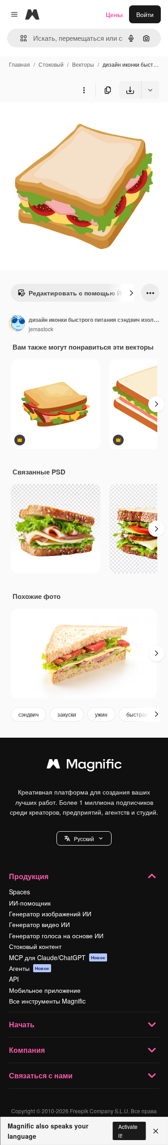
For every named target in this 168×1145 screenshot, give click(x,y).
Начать (21, 1024)
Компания (27, 1050)
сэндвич (28, 714)
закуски (66, 714)
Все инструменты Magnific (47, 1000)
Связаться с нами (41, 1075)
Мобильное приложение (45, 990)
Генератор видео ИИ (39, 924)
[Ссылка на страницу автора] (17, 324)
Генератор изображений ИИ (50, 913)
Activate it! (128, 1131)
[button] (84, 838)
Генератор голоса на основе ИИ (56, 935)
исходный (60, 119)
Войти (145, 14)
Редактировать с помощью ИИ (77, 292)
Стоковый (51, 64)
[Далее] (131, 293)
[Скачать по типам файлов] (150, 90)
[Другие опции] (84, 90)
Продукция (28, 876)
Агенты (29, 968)
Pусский (84, 838)
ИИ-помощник (30, 902)
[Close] (155, 1131)
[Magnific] (84, 766)
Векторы (83, 64)
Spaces (19, 891)
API (14, 978)
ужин (101, 714)
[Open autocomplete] (20, 38)
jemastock (41, 329)
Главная (19, 64)
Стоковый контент (35, 946)
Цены (114, 14)
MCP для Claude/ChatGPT (57, 957)
